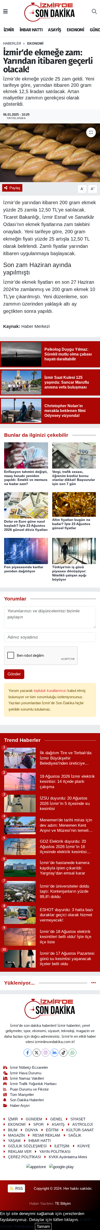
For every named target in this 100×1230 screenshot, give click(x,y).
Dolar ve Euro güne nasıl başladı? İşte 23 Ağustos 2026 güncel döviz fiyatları (26, 525)
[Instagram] (46, 1053)
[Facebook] (28, 1053)
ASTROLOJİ (82, 1124)
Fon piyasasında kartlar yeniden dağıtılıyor (23, 569)
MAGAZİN (16, 1135)
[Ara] (94, 12)
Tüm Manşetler (22, 1095)
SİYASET (77, 1119)
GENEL (56, 1119)
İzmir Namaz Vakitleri (27, 1078)
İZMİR (9, 29)
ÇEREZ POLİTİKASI (24, 1157)
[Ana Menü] (5, 11)
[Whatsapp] (72, 1053)
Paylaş (14, 188)
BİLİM (12, 1130)
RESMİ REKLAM (46, 1135)
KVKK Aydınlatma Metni (68, 1157)
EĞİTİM (52, 1130)
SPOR (38, 1124)
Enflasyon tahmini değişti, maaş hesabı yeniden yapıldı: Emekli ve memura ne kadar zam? (26, 478)
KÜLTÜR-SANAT (80, 1130)
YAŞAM (14, 1141)
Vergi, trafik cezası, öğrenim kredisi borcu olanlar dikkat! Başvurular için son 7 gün (73, 478)
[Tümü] (93, 983)
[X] (37, 1053)
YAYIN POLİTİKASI (54, 1152)
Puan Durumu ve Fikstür (29, 1089)
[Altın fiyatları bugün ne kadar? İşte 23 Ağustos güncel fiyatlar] (74, 504)
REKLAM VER (20, 1152)
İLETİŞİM (61, 1146)
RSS (18, 1188)
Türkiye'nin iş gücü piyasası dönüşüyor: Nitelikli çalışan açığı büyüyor (69, 573)
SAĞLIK (74, 1135)
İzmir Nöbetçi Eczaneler (29, 1067)
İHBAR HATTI (31, 29)
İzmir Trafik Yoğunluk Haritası (33, 1084)
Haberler (12, 43)
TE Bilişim (63, 1204)
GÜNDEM (34, 1119)
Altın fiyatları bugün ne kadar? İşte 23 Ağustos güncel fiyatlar (71, 524)
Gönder (14, 674)
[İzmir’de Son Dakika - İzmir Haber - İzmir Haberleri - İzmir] (49, 11)
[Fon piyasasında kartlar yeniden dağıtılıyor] (26, 551)
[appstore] (36, 1167)
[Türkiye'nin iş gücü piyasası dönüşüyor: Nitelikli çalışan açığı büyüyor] (74, 551)
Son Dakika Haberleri (27, 1100)
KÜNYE (83, 1146)
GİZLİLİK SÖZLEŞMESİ (27, 1146)
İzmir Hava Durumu (25, 1073)
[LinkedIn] (54, 1053)
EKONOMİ (75, 29)
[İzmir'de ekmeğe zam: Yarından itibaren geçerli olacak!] (50, 152)
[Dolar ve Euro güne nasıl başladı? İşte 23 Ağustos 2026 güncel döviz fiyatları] (26, 505)
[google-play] (61, 1167)
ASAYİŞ (54, 29)
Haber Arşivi (19, 1106)
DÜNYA (31, 1130)
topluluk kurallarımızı (50, 691)
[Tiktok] (63, 1053)
